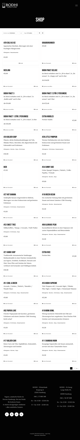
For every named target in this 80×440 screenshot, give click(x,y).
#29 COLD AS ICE (10, 42)
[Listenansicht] (42, 33)
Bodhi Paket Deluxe (49, 70)
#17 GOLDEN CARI (10, 340)
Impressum (36, 435)
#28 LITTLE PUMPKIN (49, 136)
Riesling (7, 70)
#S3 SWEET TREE (10, 224)
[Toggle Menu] (77, 5)
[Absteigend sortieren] (21, 33)
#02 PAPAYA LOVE (10, 310)
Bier (5, 167)
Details (21, 63)
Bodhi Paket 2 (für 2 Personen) (54, 93)
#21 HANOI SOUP (9, 252)
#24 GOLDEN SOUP (10, 136)
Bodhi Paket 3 (9, 93)
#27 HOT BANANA (10, 194)
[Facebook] (7, 414)
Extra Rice (46, 252)
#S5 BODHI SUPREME (49, 283)
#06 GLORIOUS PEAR (49, 224)
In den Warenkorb (47, 63)
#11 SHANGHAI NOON (49, 340)
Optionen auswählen (47, 86)
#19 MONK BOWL (48, 310)
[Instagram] (12, 414)
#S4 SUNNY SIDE (48, 167)
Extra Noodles (48, 116)
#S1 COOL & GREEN (10, 283)
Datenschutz (43, 435)
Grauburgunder (48, 42)
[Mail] (17, 414)
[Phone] (21, 414)
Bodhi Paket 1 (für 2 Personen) (16, 116)
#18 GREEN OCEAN (48, 194)
